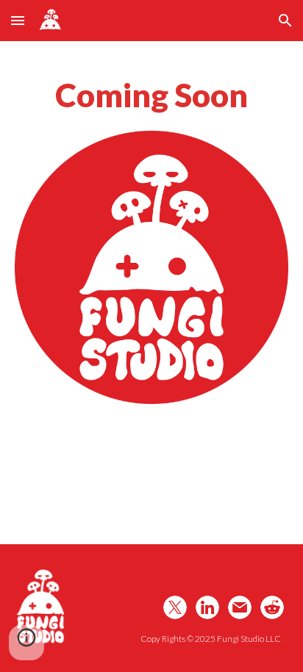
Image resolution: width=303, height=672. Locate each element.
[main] (151, 95)
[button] (17, 20)
